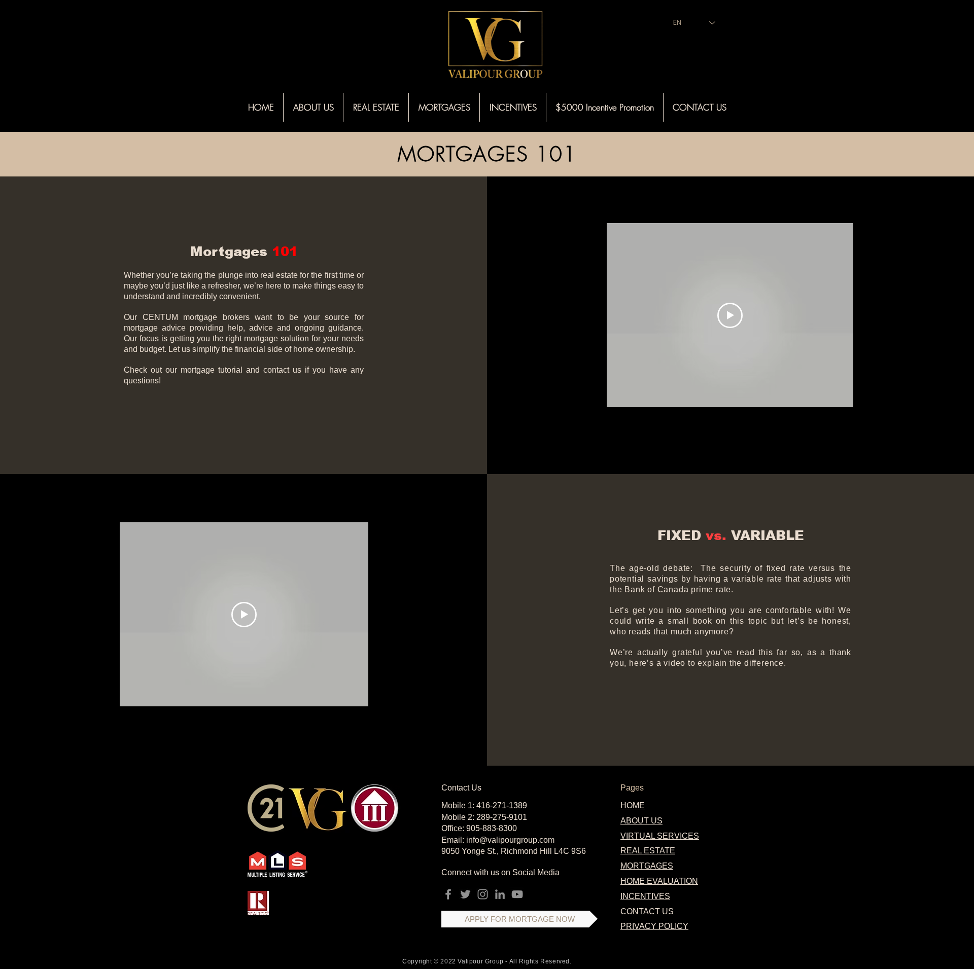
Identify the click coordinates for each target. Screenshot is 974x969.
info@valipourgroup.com (510, 840)
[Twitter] (465, 894)
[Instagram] (483, 894)
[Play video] (730, 315)
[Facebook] (448, 894)
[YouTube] (517, 894)
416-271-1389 (501, 805)
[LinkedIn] (500, 894)
